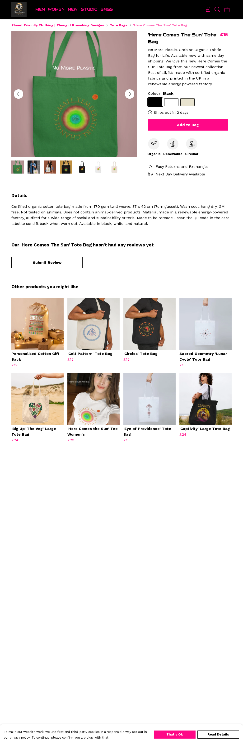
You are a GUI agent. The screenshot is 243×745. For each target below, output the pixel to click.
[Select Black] (155, 102)
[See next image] (129, 94)
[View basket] (227, 9)
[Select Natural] (187, 102)
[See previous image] (18, 94)
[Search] (217, 9)
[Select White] (171, 102)
